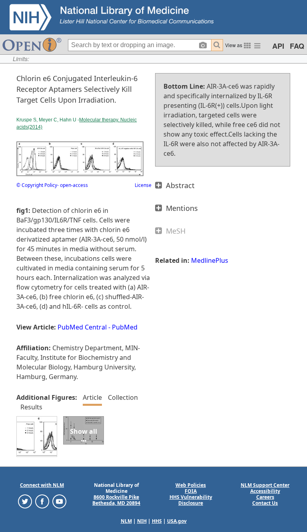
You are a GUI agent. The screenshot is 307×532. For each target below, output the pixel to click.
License (143, 185)
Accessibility (265, 491)
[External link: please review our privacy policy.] (25, 501)
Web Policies (190, 485)
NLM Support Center (265, 485)
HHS (157, 521)
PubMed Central (82, 327)
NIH (142, 521)
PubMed (125, 327)
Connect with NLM (42, 485)
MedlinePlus (209, 260)
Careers (265, 497)
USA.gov (177, 521)
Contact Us (265, 503)
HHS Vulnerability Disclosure (190, 500)
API (278, 46)
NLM (126, 521)
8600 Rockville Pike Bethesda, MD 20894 (116, 500)
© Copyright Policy (36, 185)
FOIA (191, 491)
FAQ (297, 46)
